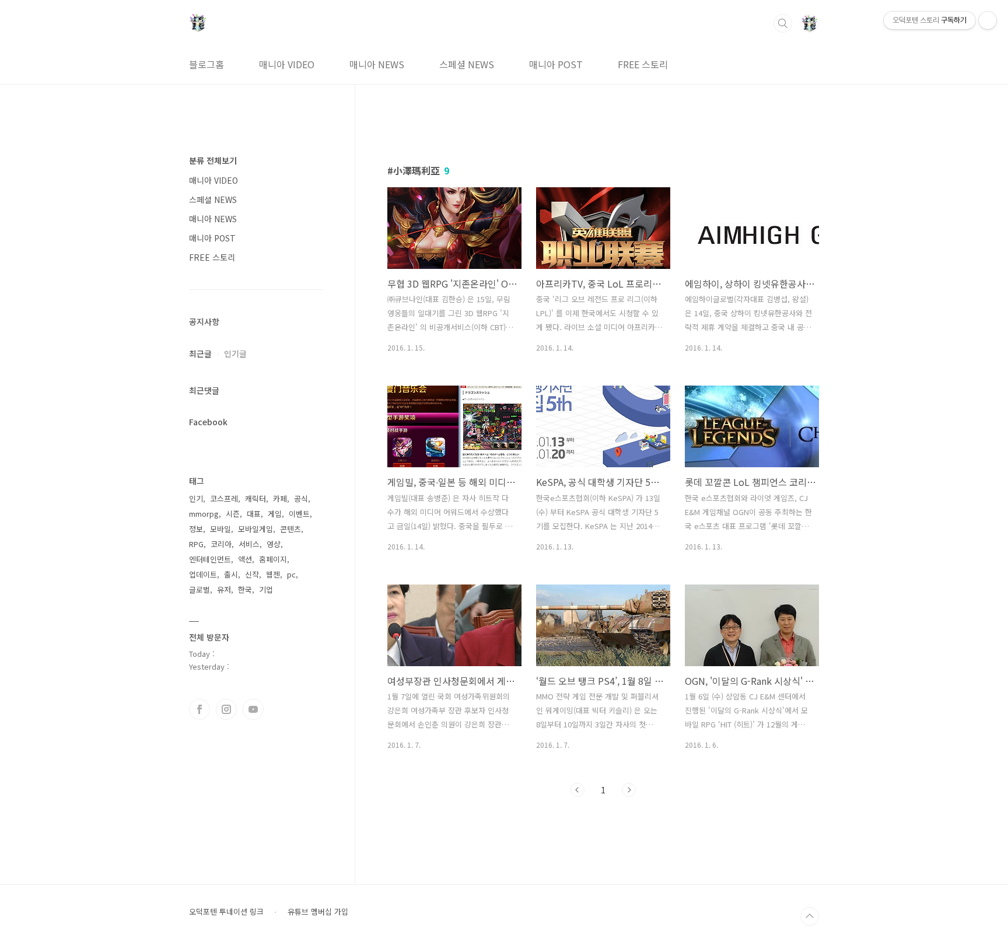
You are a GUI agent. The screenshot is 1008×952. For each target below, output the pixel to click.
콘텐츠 (290, 528)
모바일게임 (255, 528)
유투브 (253, 709)
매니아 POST (556, 64)
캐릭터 (255, 498)
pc (291, 574)
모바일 (220, 528)
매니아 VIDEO (286, 64)
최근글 (200, 353)
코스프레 (224, 498)
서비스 (249, 544)
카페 (280, 498)
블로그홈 (206, 64)
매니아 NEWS (376, 64)
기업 (266, 589)
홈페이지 (273, 559)
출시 (231, 574)
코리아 (221, 544)
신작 (252, 574)
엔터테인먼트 (210, 559)
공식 (301, 498)
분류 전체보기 (213, 160)
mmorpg (204, 513)
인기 (196, 498)
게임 (275, 513)
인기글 (235, 353)
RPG (196, 544)
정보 (196, 528)
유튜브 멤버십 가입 (318, 911)
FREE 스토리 (643, 64)
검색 (783, 23)
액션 (245, 559)
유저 (224, 589)
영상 (274, 544)
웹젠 (273, 574)
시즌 (233, 513)
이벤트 (299, 513)
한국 (245, 589)
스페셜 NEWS (466, 64)
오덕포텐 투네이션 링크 (226, 911)
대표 (254, 513)
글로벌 (199, 589)
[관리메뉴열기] (987, 20)
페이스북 (199, 709)
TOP (809, 916)
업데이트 (203, 574)
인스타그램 (226, 709)
